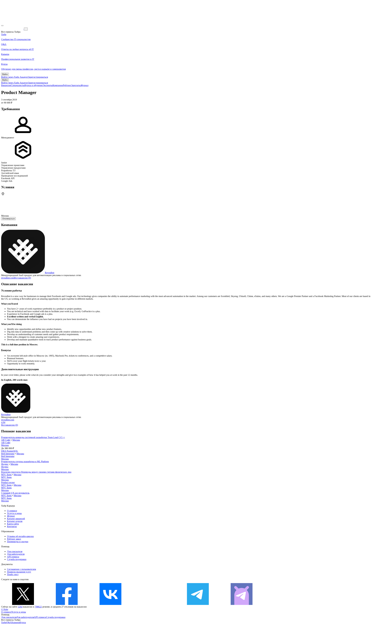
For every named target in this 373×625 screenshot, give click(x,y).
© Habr (4, 609)
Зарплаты (76, 85)
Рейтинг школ (14, 539)
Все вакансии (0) (22, 278)
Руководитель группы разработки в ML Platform (25, 461)
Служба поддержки (16, 559)
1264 (20, 607)
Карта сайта (13, 524)
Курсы (23, 622)
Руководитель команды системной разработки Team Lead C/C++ (33, 437)
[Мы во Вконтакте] (110, 604)
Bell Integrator (7, 453)
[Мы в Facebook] (67, 604)
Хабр (3, 622)
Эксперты (48, 85)
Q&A (9, 622)
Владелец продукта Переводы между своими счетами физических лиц (36, 472)
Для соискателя (14, 551)
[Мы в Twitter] (23, 604)
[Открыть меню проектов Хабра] (2, 25)
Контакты (12, 526)
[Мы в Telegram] (198, 604)
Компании (58, 85)
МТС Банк (6, 474)
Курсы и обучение (34, 85)
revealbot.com (7, 278)
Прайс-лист (13, 574)
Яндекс (4, 464)
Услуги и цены (14, 513)
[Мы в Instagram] (154, 604)
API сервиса (13, 556)
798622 (38, 607)
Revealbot (49, 272)
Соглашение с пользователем (21, 569)
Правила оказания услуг (19, 572)
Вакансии (6, 85)
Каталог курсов (14, 521)
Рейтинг (67, 85)
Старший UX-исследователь (15, 493)
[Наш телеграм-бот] (241, 604)
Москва (16, 440)
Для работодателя (15, 554)
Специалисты (18, 85)
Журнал (84, 85)
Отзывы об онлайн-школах (20, 536)
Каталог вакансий (16, 518)
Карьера (16, 622)
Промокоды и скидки (17, 541)
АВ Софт (5, 440)
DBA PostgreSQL (9, 451)
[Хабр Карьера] (12, 29)
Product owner (8, 482)
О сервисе (12, 510)
